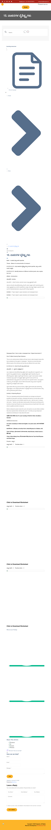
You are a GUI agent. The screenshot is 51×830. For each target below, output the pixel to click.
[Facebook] (2, 1)
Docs (9, 171)
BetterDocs (14, 782)
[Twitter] (9, 1)
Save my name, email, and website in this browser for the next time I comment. (24, 805)
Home (9, 95)
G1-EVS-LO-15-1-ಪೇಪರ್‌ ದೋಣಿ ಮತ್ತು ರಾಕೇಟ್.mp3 (18, 366)
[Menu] (2, 4)
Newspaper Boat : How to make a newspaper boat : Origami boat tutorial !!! (24, 353)
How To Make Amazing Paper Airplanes (16, 356)
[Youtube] (11, 1)
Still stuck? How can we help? (15, 750)
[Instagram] (4, 1)
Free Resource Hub (41, 825)
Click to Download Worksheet (17, 502)
